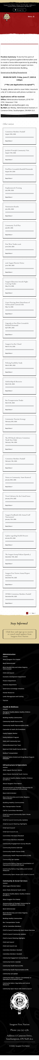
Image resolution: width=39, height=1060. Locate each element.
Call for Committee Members (13, 810)
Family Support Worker (10, 733)
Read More (8, 141)
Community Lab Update (11, 859)
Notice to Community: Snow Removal (18, 477)
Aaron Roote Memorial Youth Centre (15, 774)
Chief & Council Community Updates (15, 820)
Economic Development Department (14, 677)
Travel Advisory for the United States (17, 496)
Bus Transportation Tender (14, 400)
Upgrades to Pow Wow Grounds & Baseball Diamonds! (16, 324)
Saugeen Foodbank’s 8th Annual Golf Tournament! (17, 516)
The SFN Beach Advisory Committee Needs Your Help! (17, 439)
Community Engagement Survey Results (17, 844)
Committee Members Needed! (15, 132)
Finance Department (9, 681)
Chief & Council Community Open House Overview (17, 815)
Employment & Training (13, 188)
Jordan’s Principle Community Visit (17, 150)
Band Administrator (9, 663)
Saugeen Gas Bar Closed (13, 344)
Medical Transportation (10, 753)
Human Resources (8, 692)
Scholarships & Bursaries (13, 381)
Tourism (5, 700)
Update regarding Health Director (16, 536)
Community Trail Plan (13, 225)
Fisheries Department (10, 685)
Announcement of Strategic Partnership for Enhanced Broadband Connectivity (18, 788)
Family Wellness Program (11, 737)
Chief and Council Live (10, 832)
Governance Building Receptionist (14, 72)
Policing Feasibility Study (13, 363)
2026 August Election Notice (14, 263)
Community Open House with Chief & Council (18, 874)
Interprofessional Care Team (12, 745)
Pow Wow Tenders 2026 (13, 244)
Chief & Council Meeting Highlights (15, 824)
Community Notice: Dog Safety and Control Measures (17, 869)
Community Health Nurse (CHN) (13, 721)
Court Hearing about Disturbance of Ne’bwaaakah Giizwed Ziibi (17, 303)
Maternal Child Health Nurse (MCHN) (14, 749)
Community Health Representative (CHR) (15, 725)
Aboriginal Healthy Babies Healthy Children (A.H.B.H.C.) (16, 712)
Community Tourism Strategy (15, 419)
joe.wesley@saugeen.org (19, 105)
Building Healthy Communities (12, 717)
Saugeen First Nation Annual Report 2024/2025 (17, 574)
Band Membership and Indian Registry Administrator (15, 668)
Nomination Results (12, 207)
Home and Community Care (11, 741)
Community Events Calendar (12, 847)
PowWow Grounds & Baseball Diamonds (19, 169)
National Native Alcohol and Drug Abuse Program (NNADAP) (18, 758)
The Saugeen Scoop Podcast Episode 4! (18, 554)
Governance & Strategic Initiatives (13, 689)
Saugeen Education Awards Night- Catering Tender (16, 283)
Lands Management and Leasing (13, 696)
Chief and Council (8, 673)
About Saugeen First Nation (11, 659)
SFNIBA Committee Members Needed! (18, 594)
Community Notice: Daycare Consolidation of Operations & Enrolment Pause (18, 864)
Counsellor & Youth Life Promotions (14, 729)
